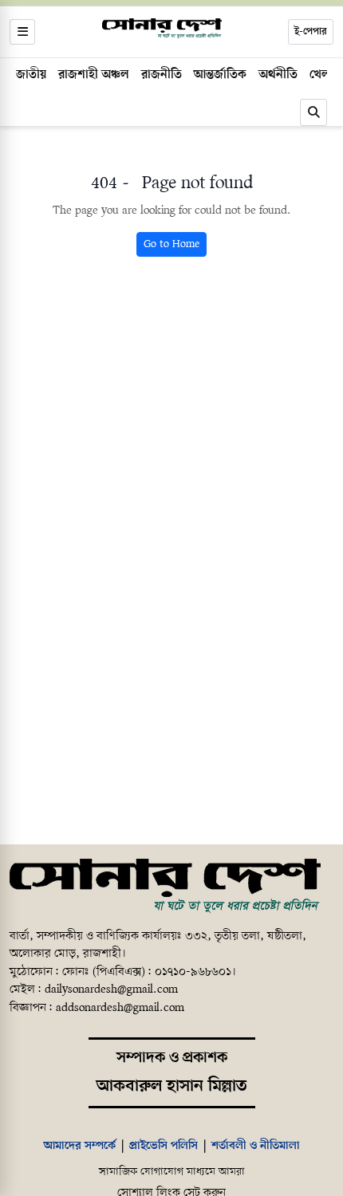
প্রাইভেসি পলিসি (163, 1146)
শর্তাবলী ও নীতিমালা (255, 1146)
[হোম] (162, 29)
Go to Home (171, 244)
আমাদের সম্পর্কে (80, 1146)
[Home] (165, 887)
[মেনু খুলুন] (22, 32)
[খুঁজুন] (313, 112)
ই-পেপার (310, 31)
